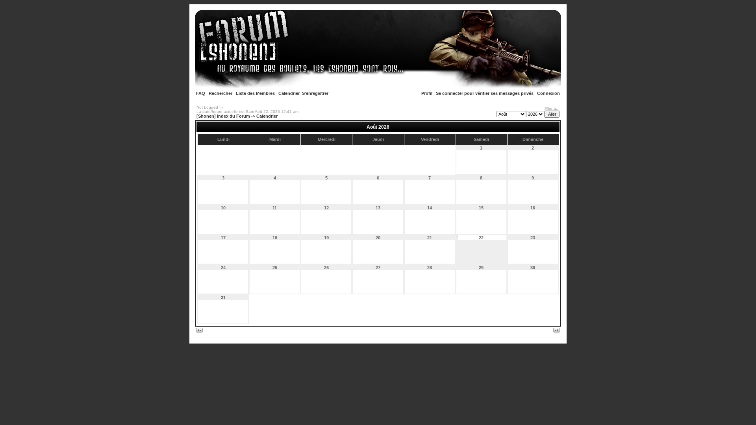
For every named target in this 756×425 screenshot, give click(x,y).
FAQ (200, 93)
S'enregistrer (315, 93)
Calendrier (289, 93)
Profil (426, 93)
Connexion (548, 93)
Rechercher (220, 93)
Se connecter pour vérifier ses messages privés (485, 93)
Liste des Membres (255, 93)
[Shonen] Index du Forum (223, 116)
